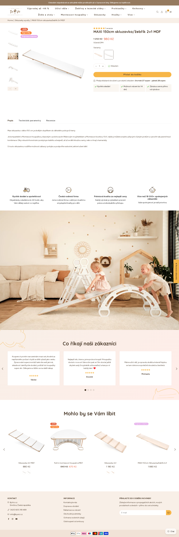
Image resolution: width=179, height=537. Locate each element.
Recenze (50, 120)
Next (85, 69)
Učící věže (61, 8)
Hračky (116, 15)
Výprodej (26, 33)
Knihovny (138, 8)
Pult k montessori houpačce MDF (68, 463)
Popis (10, 120)
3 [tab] (91, 390)
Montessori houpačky (74, 15)
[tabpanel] (34, 368)
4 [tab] (94, 390)
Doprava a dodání (71, 506)
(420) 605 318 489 (18, 510)
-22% (24, 29)
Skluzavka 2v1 (110, 463)
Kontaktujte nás (70, 502)
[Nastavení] (169, 12)
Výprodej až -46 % (38, 8)
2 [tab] (88, 390)
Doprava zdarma (29, 36)
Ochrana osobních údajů (74, 518)
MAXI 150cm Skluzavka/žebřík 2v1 (152, 463)
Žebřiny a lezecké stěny (89, 8)
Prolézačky (118, 8)
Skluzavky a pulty (22, 20)
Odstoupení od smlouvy (74, 521)
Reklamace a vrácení (72, 510)
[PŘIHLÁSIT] (168, 512)
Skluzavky (100, 15)
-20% (53, 424)
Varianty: (97, 48)
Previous (22, 69)
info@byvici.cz (16, 514)
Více (131, 15)
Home (10, 20)
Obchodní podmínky (72, 514)
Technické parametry (30, 120)
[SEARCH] (157, 12)
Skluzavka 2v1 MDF (26, 463)
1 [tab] (85, 390)
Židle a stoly (46, 15)
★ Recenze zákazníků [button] (176, 271)
